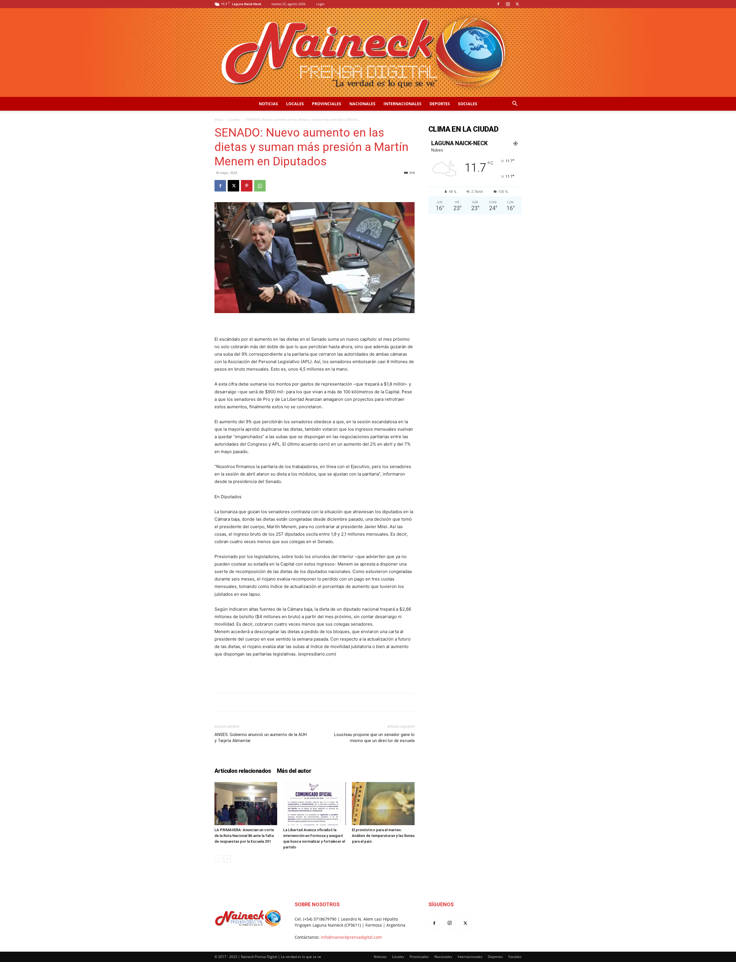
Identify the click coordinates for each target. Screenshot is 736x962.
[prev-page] (218, 858)
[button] (515, 104)
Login (320, 4)
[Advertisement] (314, 674)
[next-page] (227, 858)
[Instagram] (507, 4)
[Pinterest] (246, 185)
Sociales (467, 103)
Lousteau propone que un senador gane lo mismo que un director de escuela (374, 737)
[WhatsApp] (260, 185)
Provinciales (326, 103)
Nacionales (362, 103)
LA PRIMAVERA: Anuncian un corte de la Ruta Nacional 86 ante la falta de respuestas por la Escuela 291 (244, 836)
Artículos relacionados (242, 770)
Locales (295, 103)
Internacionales (402, 103)
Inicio (218, 119)
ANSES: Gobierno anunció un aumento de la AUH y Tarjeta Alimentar (260, 737)
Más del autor (294, 770)
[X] (517, 4)
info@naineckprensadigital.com (351, 937)
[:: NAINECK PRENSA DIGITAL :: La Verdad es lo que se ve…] (368, 52)
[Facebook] (498, 4)
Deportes (440, 103)
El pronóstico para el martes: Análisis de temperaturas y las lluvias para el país (383, 836)
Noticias (268, 103)
